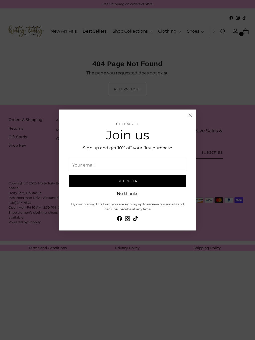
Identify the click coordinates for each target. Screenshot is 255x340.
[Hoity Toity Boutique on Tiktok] (135, 219)
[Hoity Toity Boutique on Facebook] (120, 219)
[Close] (190, 115)
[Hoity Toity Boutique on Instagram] (127, 219)
